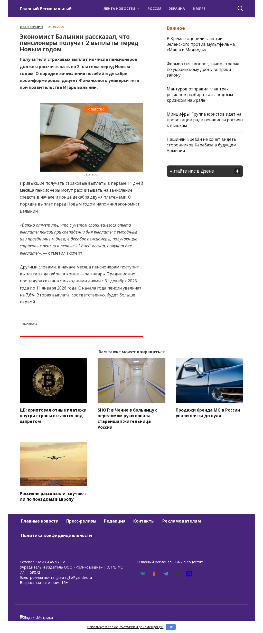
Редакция (115, 521)
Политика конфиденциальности (56, 535)
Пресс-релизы (81, 521)
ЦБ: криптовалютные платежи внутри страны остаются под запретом (53, 415)
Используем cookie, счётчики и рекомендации (125, 627)
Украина (177, 8)
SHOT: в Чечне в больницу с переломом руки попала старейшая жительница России (127, 418)
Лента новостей (119, 8)
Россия (154, 8)
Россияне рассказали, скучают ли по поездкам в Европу (53, 496)
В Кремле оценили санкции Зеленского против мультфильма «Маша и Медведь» (201, 44)
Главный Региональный (46, 9)
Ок (170, 627)
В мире (199, 8)
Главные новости (40, 521)
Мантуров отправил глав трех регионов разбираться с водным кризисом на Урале (200, 94)
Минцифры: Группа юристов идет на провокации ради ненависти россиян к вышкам (205, 119)
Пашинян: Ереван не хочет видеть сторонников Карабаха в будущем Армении (201, 144)
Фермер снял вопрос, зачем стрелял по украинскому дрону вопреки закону (203, 69)
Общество (96, 109)
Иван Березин (31, 27)
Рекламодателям (181, 521)
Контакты (144, 521)
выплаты (29, 324)
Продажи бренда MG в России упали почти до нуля (208, 412)
